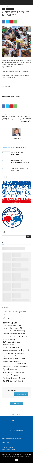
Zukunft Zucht (16, 381)
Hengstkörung (21, 333)
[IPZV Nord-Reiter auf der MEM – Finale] (6, 171)
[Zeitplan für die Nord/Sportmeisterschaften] (6, 162)
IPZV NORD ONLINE (9, 339)
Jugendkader (6, 356)
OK (16, 460)
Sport (6, 369)
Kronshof (5, 361)
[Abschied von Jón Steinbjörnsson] (6, 154)
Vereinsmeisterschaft (11, 378)
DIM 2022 (5, 328)
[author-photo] (16, 136)
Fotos (12, 96)
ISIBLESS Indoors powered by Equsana (12, 347)
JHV (19, 350)
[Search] (30, 2)
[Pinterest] (11, 21)
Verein (12, 9)
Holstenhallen (14, 336)
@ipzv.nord (16, 414)
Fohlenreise (6, 331)
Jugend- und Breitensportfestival (13, 353)
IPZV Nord (23, 336)
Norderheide (22, 364)
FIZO (22, 328)
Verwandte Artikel (8, 147)
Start (3, 6)
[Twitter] (7, 21)
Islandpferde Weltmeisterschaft (10, 350)
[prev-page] (3, 177)
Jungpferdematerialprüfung (14, 358)
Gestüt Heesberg (17, 331)
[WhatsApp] (15, 21)
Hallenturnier (13, 333)
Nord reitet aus (8, 366)
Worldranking (24, 378)
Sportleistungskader (23, 369)
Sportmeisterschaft (8, 372)
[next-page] (5, 177)
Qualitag (16, 366)
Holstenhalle (6, 336)
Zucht (6, 381)
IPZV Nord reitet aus (11, 342)
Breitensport (10, 322)
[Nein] (31, 458)
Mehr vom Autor (20, 147)
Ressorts (7, 9)
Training (6, 375)
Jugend (25, 350)
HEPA (27, 333)
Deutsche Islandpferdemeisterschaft (12, 325)
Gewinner (18, 96)
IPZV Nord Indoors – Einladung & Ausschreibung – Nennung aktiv (24, 119)
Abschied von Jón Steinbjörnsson (14, 312)
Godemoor (6, 333)
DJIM (10, 328)
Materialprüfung (14, 361)
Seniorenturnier (24, 366)
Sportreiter (19, 372)
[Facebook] (3, 21)
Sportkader (13, 370)
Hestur (7, 6)
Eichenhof (16, 328)
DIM (24, 325)
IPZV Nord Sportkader (8, 344)
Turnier (14, 375)
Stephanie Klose (16, 138)
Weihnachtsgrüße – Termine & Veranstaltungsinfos (9, 118)
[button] (3, 2)
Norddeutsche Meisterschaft (9, 364)
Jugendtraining (15, 356)
